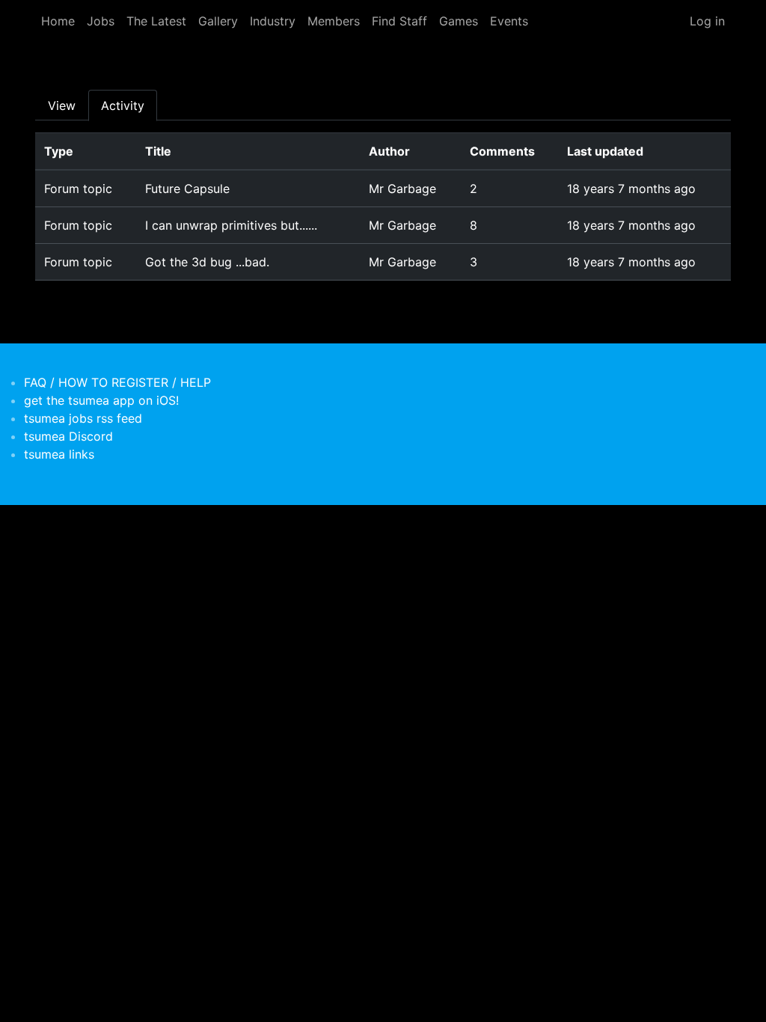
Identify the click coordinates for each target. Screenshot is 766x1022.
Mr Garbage (402, 188)
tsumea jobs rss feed (83, 418)
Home (58, 20)
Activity (122, 105)
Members (333, 20)
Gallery (218, 20)
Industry (272, 20)
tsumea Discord (68, 436)
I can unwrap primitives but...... (231, 225)
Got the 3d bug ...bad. (207, 261)
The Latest (156, 20)
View (62, 105)
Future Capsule (187, 188)
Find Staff (399, 20)
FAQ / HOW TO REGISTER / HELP (117, 382)
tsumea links (59, 454)
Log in (707, 20)
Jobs (100, 20)
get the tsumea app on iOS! (101, 400)
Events (509, 20)
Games (458, 20)
